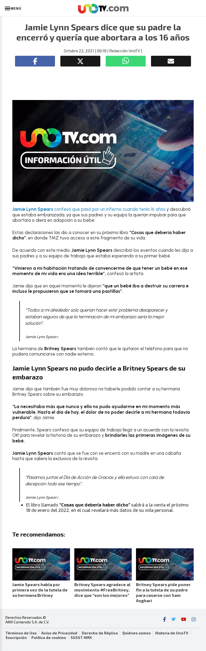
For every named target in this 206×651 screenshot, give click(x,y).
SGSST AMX (81, 637)
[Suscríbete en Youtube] (183, 620)
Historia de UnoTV (171, 633)
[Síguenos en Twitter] (173, 620)
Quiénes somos (136, 633)
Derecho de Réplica (100, 633)
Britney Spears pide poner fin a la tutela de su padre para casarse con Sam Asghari (163, 592)
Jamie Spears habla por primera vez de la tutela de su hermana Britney (40, 590)
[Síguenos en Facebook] (164, 620)
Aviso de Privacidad (59, 633)
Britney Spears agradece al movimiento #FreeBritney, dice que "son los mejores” (102, 590)
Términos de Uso (21, 633)
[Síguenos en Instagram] (193, 620)
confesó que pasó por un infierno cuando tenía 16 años (88, 209)
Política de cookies (48, 637)
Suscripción (16, 637)
